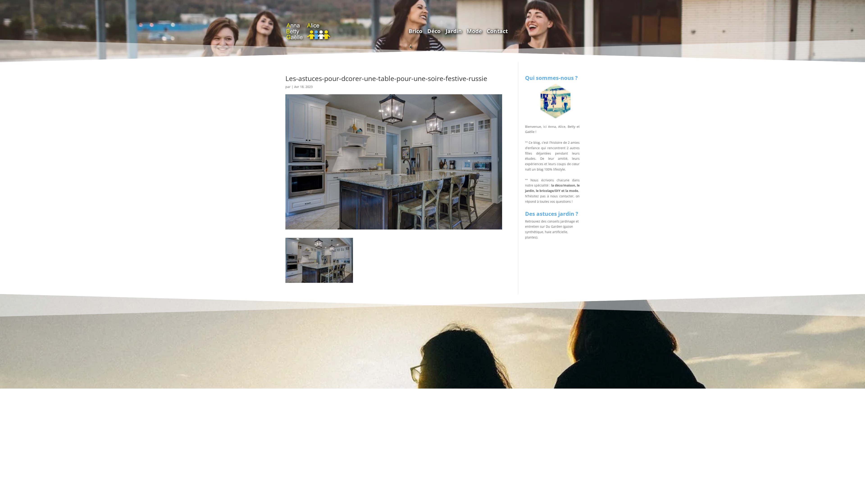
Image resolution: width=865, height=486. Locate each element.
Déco (434, 31)
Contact (497, 31)
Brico (415, 31)
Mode (474, 31)
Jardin (454, 31)
